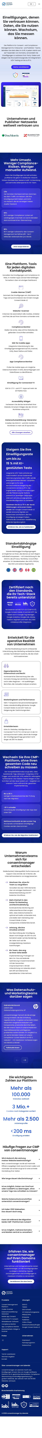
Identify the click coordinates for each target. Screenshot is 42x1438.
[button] (24, 1060)
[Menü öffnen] (39, 4)
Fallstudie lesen (12, 1048)
